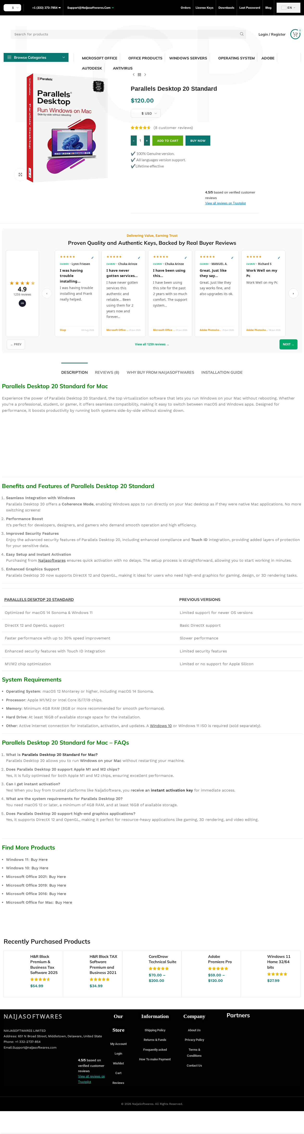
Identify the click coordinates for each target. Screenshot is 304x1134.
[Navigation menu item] (20, 174)
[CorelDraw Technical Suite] (135, 964)
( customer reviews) (173, 127)
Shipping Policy (155, 1030)
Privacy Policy (194, 1040)
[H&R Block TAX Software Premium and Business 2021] (76, 964)
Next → (288, 344)
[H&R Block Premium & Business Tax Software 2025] (17, 964)
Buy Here (39, 859)
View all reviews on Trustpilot (225, 203)
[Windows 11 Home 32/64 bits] (254, 964)
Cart (118, 1073)
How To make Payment (155, 1059)
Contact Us (194, 1065)
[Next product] (145, 75)
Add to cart (167, 140)
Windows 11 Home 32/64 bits (279, 962)
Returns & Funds (155, 1040)
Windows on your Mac (100, 760)
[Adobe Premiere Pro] (195, 964)
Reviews (118, 1083)
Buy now (197, 140)
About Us (194, 1030)
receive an (162, 790)
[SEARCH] (241, 34)
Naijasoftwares (52, 560)
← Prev (15, 344)
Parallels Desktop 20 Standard (39, 599)
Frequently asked (155, 1049)
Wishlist (118, 1063)
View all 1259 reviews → (152, 344)
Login (118, 1053)
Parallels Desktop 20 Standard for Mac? (60, 754)
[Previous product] (133, 75)
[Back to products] (139, 75)
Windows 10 (161, 725)
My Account (118, 1044)
